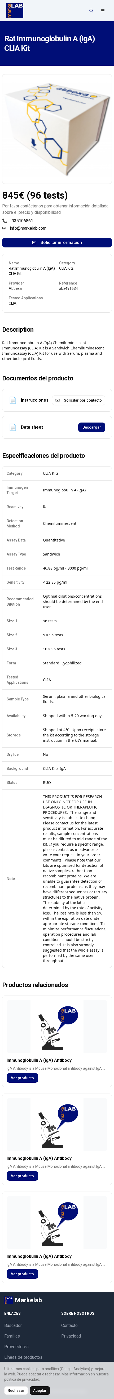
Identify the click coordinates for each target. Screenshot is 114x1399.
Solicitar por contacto (83, 400)
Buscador (13, 1325)
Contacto (69, 1325)
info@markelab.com (28, 228)
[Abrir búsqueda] (91, 10)
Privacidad (71, 1336)
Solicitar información (61, 242)
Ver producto (22, 1078)
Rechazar (16, 1390)
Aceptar (40, 1390)
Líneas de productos (23, 1357)
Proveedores (16, 1346)
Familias (12, 1336)
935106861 (22, 220)
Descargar (91, 427)
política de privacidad (21, 1379)
